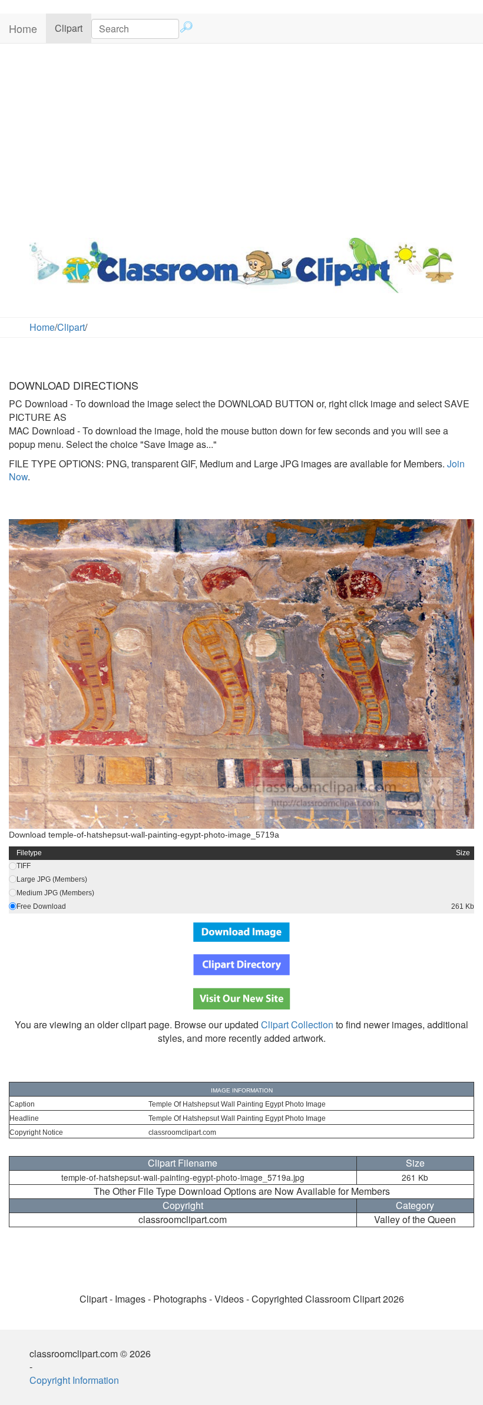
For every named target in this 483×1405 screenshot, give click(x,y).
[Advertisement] (241, 137)
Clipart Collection (297, 1024)
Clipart (73, 28)
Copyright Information (74, 1380)
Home (23, 28)
